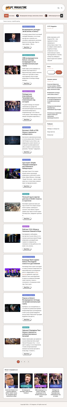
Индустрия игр (26, 127)
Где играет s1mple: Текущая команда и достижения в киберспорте (29, 165)
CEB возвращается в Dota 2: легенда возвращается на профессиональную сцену (30, 62)
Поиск (49, 66)
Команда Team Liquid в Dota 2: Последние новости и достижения (31, 262)
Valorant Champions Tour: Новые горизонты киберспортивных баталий (31, 333)
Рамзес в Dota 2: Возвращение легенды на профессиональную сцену (31, 301)
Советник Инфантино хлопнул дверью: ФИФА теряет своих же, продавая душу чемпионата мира (54, 87)
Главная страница (7, 21)
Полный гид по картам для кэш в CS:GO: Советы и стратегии (32, 199)
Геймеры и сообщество (28, 26)
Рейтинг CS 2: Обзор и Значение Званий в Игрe (31, 230)
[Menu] (58, 7)
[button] (28, 361)
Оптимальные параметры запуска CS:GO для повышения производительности (54, 115)
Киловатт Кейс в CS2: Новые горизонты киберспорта (30, 132)
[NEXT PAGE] (28, 361)
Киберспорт (26, 194)
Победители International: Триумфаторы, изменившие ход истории (28, 98)
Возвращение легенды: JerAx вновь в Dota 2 (23, 15)
